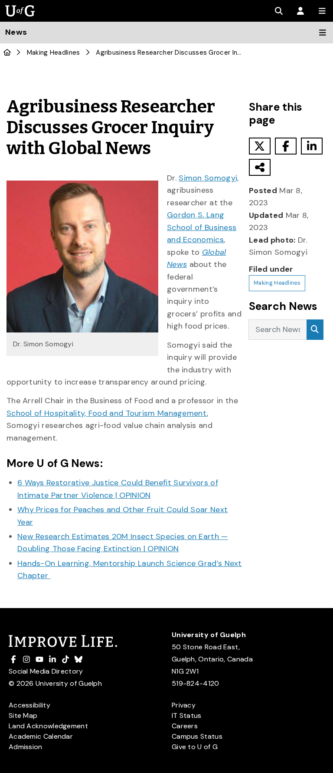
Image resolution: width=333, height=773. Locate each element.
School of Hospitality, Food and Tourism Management (107, 413)
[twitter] (260, 146)
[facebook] (286, 146)
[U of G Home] (7, 52)
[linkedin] (312, 146)
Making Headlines (53, 52)
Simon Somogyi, (208, 178)
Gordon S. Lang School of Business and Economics (201, 227)
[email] (260, 167)
